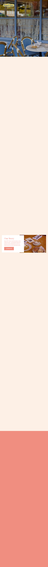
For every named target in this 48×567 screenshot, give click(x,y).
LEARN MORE (9, 248)
